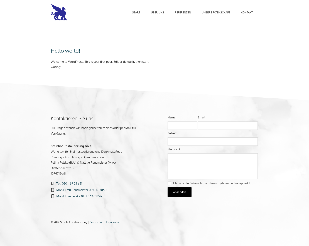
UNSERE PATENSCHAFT (216, 12)
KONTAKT (247, 12)
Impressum (112, 222)
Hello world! (65, 50)
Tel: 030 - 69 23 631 (69, 183)
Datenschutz (96, 222)
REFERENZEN (183, 12)
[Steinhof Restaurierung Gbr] (60, 12)
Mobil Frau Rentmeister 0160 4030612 (81, 190)
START (136, 12)
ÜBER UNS (157, 12)
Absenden (179, 192)
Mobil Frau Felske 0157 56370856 (79, 196)
